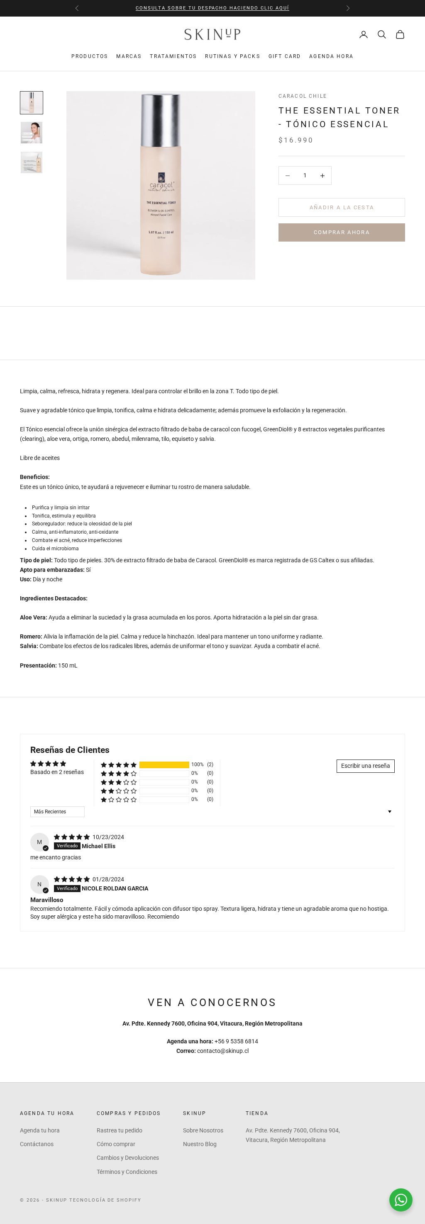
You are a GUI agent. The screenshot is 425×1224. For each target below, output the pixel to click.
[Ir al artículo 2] (31, 132)
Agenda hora (331, 56)
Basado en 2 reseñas (57, 772)
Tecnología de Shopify (105, 1200)
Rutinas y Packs (232, 56)
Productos (89, 56)
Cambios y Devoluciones (128, 1157)
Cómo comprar (116, 1144)
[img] (72, 837)
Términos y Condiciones (127, 1171)
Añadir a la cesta (342, 207)
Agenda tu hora (40, 1130)
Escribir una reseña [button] (365, 765)
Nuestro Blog (200, 1144)
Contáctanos (37, 1144)
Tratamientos (173, 56)
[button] (119, 764)
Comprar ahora (342, 232)
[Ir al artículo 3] (31, 162)
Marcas (129, 56)
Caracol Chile (302, 96)
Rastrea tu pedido (119, 1130)
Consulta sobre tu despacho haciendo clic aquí (212, 8)
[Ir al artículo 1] (31, 102)
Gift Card (285, 56)
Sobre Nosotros (203, 1130)
